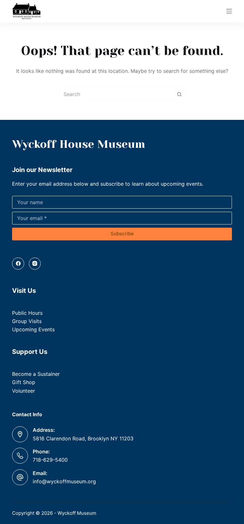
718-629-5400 (50, 460)
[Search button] (179, 94)
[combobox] (116, 94)
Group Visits (27, 321)
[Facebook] (18, 264)
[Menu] (229, 11)
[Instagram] (35, 264)
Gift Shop (23, 382)
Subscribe (122, 234)
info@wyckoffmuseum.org (64, 481)
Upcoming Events (33, 329)
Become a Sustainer (36, 374)
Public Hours (27, 313)
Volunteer (23, 391)
